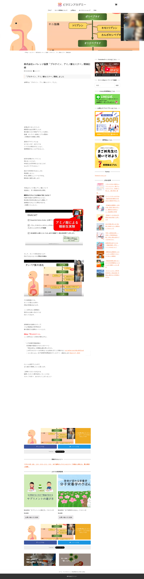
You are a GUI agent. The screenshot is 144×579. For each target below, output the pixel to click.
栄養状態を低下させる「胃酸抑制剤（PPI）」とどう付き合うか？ (112, 245)
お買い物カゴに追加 (31, 517)
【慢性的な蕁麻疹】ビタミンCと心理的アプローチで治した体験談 (112, 254)
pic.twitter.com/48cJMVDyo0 (74, 350)
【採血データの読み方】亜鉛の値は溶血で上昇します (112, 217)
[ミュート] (115, 75)
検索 (117, 85)
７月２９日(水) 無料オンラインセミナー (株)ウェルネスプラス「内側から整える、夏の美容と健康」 (108, 188)
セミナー (37, 71)
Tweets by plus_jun (100, 175)
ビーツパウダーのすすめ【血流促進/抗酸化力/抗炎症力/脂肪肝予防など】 (112, 198)
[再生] (97, 75)
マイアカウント (67, 572)
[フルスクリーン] (118, 75)
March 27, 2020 (75, 353)
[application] (107, 69)
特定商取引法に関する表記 (78, 572)
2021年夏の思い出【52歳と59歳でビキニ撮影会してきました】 (112, 226)
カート (60, 572)
